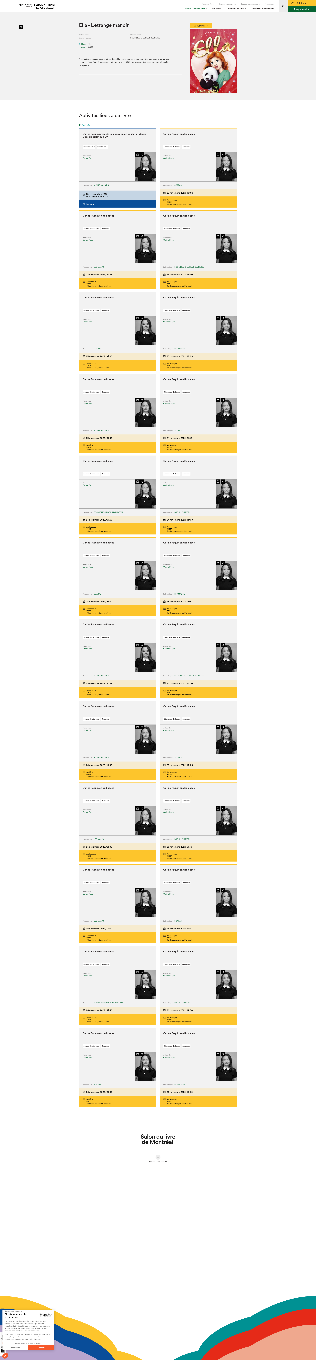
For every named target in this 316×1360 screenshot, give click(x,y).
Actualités (216, 8)
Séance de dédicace (172, 147)
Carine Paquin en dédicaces (179, 133)
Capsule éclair (89, 147)
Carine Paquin (85, 38)
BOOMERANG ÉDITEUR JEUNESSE (145, 38)
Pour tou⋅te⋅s (102, 147)
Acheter (201, 25)
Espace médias (208, 4)
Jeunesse (186, 147)
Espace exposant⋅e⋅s (227, 4)
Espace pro (269, 4)
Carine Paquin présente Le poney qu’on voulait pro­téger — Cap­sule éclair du (116, 135)
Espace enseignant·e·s (250, 4)
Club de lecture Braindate (262, 8)
